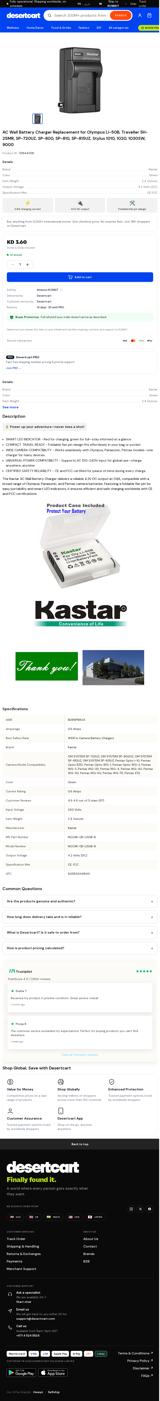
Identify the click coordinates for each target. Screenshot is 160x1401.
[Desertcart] (23, 15)
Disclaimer (143, 1368)
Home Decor (35, 28)
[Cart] (149, 15)
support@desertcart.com (35, 1318)
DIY (99, 28)
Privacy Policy (140, 1361)
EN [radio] (79, 3)
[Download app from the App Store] (53, 1372)
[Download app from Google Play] (21, 1372)
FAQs (147, 1376)
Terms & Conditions (135, 1353)
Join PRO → (13, 368)
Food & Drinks (61, 28)
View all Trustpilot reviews (80, 1055)
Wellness (13, 28)
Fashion (84, 28)
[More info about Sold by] (61, 290)
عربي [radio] (87, 4)
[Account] (140, 15)
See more (10, 407)
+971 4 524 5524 (28, 1335)
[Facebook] (149, 1209)
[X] (140, 1209)
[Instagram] (131, 1209)
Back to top (80, 1144)
